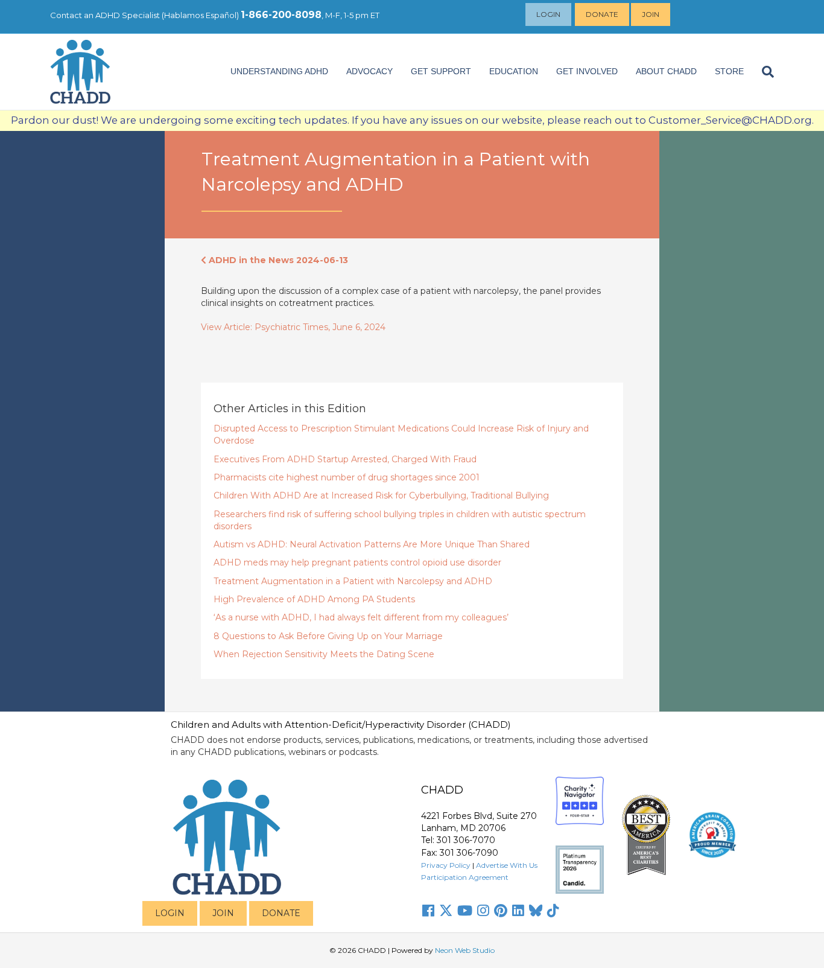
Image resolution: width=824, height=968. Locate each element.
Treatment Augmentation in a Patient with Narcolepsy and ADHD (353, 581)
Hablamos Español (200, 15)
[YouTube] (464, 910)
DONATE (281, 913)
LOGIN (170, 913)
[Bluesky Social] (535, 910)
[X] (445, 910)
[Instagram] (483, 910)
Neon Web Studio (465, 950)
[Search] (763, 72)
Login (548, 14)
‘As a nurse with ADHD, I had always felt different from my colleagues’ (361, 617)
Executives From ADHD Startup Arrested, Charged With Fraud (345, 459)
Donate (602, 14)
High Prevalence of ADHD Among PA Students (314, 599)
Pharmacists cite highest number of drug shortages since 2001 (347, 477)
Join (650, 14)
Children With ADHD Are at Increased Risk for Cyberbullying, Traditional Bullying (381, 495)
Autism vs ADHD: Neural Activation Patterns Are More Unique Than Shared (372, 544)
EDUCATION (513, 71)
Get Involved (587, 71)
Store (729, 71)
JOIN (223, 913)
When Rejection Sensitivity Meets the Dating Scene (324, 654)
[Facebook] (428, 910)
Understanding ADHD (279, 71)
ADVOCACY (369, 71)
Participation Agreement (465, 877)
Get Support (441, 71)
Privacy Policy (446, 865)
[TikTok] (553, 910)
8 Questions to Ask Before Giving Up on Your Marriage (328, 636)
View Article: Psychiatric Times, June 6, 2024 (293, 327)
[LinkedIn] (518, 910)
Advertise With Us (506, 865)
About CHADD (666, 71)
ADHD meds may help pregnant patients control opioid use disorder (357, 562)
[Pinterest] (500, 910)
